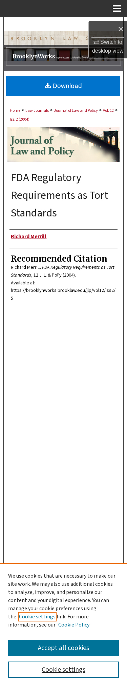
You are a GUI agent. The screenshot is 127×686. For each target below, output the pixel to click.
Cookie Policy (73, 625)
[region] (63, 624)
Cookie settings (37, 616)
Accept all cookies (63, 648)
